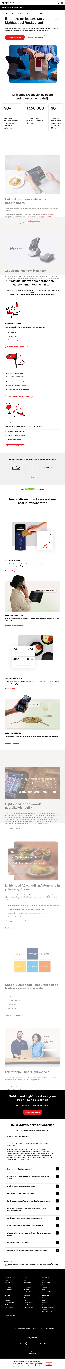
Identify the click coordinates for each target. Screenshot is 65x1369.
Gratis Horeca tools (29, 1302)
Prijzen (7, 1280)
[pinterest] (35, 1343)
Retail (25, 1278)
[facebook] (20, 1343)
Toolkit (7, 1305)
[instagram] (30, 1343)
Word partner (8, 1300)
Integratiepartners (10, 1302)
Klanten (26, 1300)
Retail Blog (26, 1289)
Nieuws (44, 1300)
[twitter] (25, 1343)
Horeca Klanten (9, 1289)
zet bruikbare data (34, 221)
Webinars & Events (28, 1307)
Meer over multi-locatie (15, 446)
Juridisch (44, 1309)
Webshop (44, 1285)
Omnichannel (27, 1287)
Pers (32, 1352)
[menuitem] (5, 7)
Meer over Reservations (13, 626)
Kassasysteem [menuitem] (17, 8)
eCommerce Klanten (47, 1292)
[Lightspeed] (7, 2)
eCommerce (45, 1278)
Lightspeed (45, 1295)
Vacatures (45, 1305)
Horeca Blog (8, 1287)
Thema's (44, 1287)
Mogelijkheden (27, 1282)
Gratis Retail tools (28, 1305)
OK (49, 1364)
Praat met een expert (35, 37)
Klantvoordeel (9, 1307)
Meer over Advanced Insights (19, 396)
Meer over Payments (12, 571)
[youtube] (45, 1343)
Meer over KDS (10, 689)
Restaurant (8, 1278)
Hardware (7, 1282)
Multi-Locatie (8, 1285)
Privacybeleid (32, 1353)
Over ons (44, 1302)
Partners (7, 1295)
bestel (40, 215)
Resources (27, 1295)
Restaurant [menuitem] (5, 8)
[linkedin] (40, 1343)
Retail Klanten (27, 1292)
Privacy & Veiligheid (47, 1312)
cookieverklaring (34, 1363)
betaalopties (49, 215)
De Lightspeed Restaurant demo (13, 1318)
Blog (25, 1298)
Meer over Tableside (12, 744)
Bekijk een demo (15, 37)
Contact (44, 1298)
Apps (43, 1289)
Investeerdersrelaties (48, 1307)
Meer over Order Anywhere (16, 347)
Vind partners (8, 1298)
